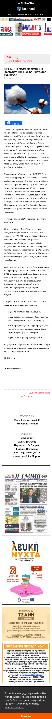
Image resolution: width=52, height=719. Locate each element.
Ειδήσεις (12, 57)
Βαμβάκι (17, 61)
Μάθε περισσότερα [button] (14, 707)
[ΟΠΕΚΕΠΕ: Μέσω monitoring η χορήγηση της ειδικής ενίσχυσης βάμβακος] (27, 99)
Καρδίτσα (27, 61)
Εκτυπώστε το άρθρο (41, 393)
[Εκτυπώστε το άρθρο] (30, 393)
